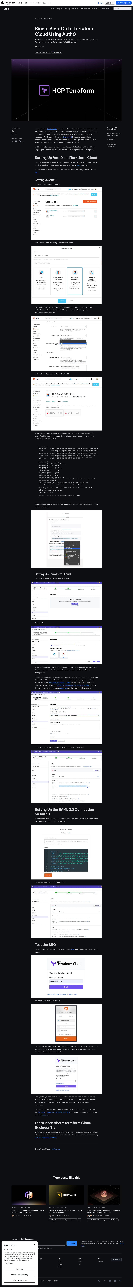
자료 (80, 1264)
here (78, 165)
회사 (50, 3)
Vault (59, 1261)
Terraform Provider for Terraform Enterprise (54, 1112)
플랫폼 (20, 3)
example (45, 1115)
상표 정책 (48, 1281)
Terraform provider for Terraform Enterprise (73, 685)
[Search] (129, 8)
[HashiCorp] (8, 3)
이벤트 (80, 1261)
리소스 (44, 3)
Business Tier (52, 129)
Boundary (60, 1264)
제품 (26, 3)
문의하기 (100, 1261)
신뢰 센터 (41, 1281)
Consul (59, 1267)
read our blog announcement (46, 1137)
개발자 (38, 3)
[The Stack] (5, 9)
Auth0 (69, 137)
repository (63, 688)
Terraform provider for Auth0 (59, 682)
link (72, 949)
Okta (64, 137)
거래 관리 (56, 1281)
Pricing (32, 3)
